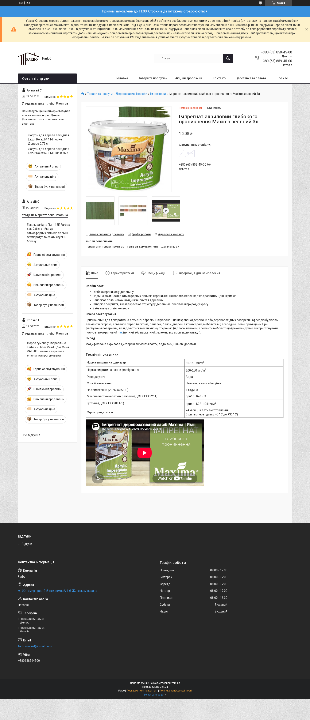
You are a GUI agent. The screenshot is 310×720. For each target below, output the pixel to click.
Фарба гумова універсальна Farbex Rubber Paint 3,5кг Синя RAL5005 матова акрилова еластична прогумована (48, 349)
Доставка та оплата (251, 78)
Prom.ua (175, 683)
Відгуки (27, 544)
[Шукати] (228, 58)
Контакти (219, 78)
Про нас (282, 78)
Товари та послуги (152, 78)
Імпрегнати (158, 93)
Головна (122, 78)
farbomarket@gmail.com (35, 646)
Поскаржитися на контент (142, 690)
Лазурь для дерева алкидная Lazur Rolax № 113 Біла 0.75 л (48, 151)
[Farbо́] (28, 58)
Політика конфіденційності (175, 690)
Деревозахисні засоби (131, 93)
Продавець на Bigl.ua (155, 686)
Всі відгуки (30, 435)
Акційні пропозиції (188, 78)
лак (120, 332)
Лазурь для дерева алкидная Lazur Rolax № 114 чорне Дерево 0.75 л (48, 139)
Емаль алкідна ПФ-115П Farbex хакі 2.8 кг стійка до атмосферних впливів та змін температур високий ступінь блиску (48, 233)
